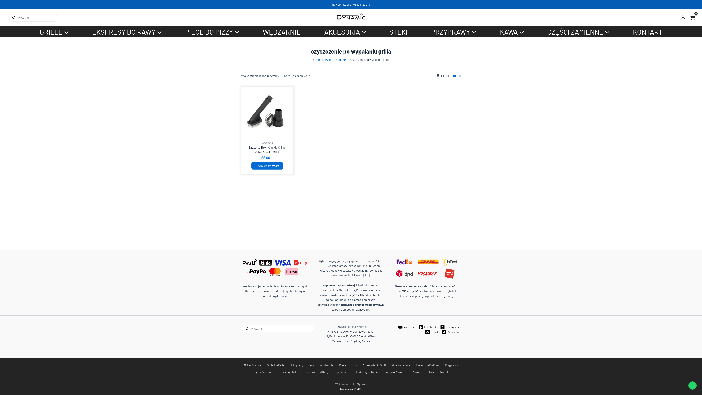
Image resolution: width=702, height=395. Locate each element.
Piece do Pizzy (348, 365)
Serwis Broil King (317, 372)
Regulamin (340, 372)
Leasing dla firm (290, 372)
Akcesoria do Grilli (374, 365)
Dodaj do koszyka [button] (267, 166)
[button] (66, 31)
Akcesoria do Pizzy (427, 365)
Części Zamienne (263, 372)
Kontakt (444, 372)
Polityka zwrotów (396, 372)
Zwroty (416, 372)
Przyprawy (451, 365)
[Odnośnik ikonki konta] (682, 17)
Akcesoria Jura (400, 365)
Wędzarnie (327, 365)
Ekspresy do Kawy (302, 365)
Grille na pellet (276, 365)
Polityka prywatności (366, 372)
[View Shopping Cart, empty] (692, 17)
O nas (430, 372)
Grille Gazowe (252, 365)
